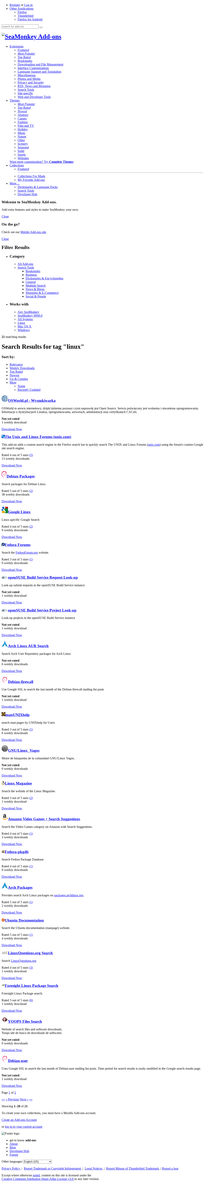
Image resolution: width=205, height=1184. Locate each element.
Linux (21, 322)
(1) (31, 559)
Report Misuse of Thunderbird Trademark (133, 1168)
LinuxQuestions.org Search (30, 953)
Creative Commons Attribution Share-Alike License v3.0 (38, 1179)
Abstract (23, 115)
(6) (31, 1000)
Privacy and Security (31, 82)
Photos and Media (29, 79)
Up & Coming (19, 379)
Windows (24, 330)
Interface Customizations (33, 68)
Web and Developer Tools (34, 97)
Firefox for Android (30, 19)
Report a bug (170, 1168)
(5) (31, 455)
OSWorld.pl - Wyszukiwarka (32, 400)
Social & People (36, 296)
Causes (22, 118)
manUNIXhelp (17, 715)
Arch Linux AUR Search (28, 646)
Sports (22, 154)
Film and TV (26, 125)
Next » (24, 1099)
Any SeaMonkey (28, 312)
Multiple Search (36, 285)
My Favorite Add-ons (31, 179)
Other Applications (21, 8)
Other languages (12, 1161)
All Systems (25, 319)
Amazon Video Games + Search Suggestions (44, 819)
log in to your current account (23, 1126)
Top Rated (24, 57)
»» (30, 1099)
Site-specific (25, 93)
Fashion (23, 122)
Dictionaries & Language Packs (38, 187)
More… (15, 183)
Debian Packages (21, 476)
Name (21, 386)
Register (15, 5)
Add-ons (49, 36)
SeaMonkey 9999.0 (30, 315)
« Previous (12, 1099)
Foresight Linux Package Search (31, 985)
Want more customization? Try (41, 161)
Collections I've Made (31, 176)
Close (5, 216)
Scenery (23, 143)
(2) (31, 491)
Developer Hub (27, 194)
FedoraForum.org (27, 552)
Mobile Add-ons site (33, 232)
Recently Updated (29, 389)
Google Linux (19, 512)
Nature (22, 136)
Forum (14, 1154)
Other (21, 140)
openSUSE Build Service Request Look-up (43, 577)
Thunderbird (25, 15)
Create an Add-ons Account (19, 1120)
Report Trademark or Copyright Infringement (53, 1168)
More (13, 382)
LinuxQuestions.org (23, 960)
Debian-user (18, 1061)
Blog (13, 1147)
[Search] (41, 27)
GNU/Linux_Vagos (23, 750)
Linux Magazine (18, 783)
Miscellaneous (27, 75)
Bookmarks (25, 60)
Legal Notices (94, 1168)
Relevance (16, 364)
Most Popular (26, 53)
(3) (31, 967)
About (14, 1144)
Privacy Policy (11, 1168)
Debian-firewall (20, 682)
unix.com (154, 444)
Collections (17, 165)
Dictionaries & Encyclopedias (44, 278)
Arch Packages (20, 887)
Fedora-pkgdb (17, 852)
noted (36, 1175)
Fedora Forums (17, 545)
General (31, 282)
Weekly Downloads (22, 368)
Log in (28, 5)
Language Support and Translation (39, 71)
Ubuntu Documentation (24, 920)
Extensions (16, 46)
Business (31, 274)
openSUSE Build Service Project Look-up (42, 610)
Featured (23, 50)
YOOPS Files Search (25, 1021)
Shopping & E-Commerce (42, 292)
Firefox (22, 12)
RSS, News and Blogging (34, 86)
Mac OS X (24, 326)
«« (3, 1099)
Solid (21, 151)
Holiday (23, 129)
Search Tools (26, 89)
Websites (23, 158)
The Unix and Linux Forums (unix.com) (38, 437)
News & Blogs (35, 289)
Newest (22, 111)
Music (21, 133)
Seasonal (23, 147)
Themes (15, 100)
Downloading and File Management (40, 64)
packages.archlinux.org (68, 895)
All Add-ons (25, 264)
